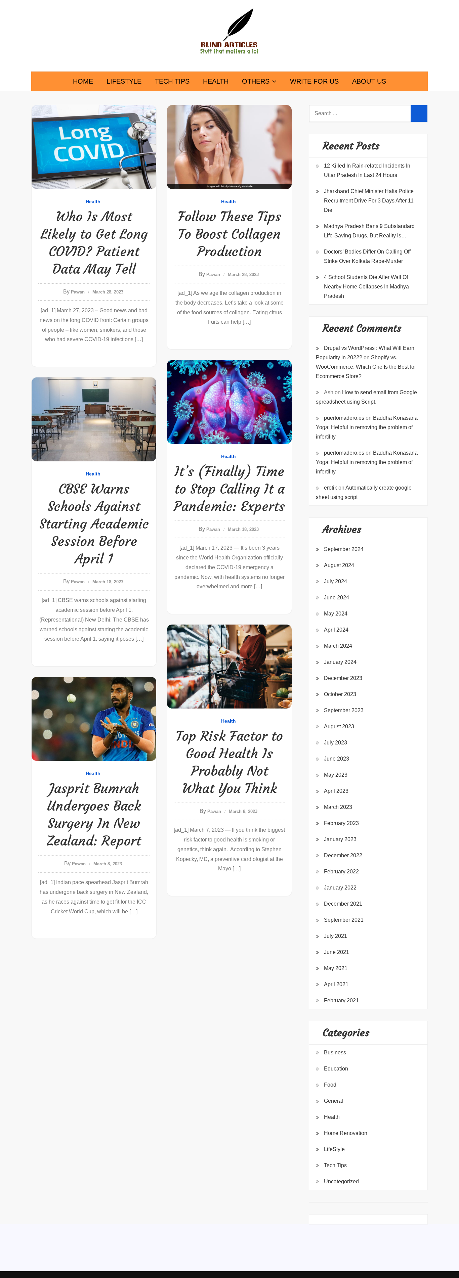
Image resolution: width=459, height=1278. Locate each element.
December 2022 (343, 855)
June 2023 (336, 759)
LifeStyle (124, 81)
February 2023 (341, 823)
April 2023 (336, 791)
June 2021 (336, 952)
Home (83, 81)
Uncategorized (341, 1181)
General (333, 1101)
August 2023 (339, 726)
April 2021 (336, 984)
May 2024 (335, 614)
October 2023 (340, 694)
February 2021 (341, 1000)
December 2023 (343, 678)
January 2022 (340, 888)
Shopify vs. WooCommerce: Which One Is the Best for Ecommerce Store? (366, 367)
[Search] (419, 113)
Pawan (78, 291)
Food (330, 1085)
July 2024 (335, 581)
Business (335, 1052)
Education (336, 1068)
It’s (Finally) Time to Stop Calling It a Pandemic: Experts (229, 489)
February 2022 (341, 871)
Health (215, 81)
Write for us (314, 81)
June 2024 (336, 597)
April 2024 (336, 630)
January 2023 (340, 839)
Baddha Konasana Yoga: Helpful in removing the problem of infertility (367, 427)
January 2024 (340, 662)
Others (255, 81)
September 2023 (344, 710)
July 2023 (335, 742)
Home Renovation (345, 1133)
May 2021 (335, 968)
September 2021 (344, 920)
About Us (369, 81)
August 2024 (339, 565)
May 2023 (335, 775)
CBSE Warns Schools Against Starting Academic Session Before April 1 (94, 524)
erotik (330, 488)
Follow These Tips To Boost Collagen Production (229, 234)
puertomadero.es (344, 418)
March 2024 (338, 646)
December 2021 (343, 904)
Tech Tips (172, 81)
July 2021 (335, 936)
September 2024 (344, 549)
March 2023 (338, 807)
